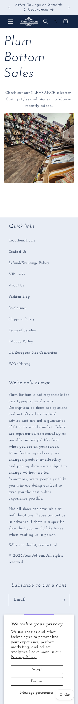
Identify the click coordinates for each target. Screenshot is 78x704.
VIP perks (17, 274)
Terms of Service (22, 330)
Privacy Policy (21, 341)
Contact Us (17, 252)
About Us (16, 285)
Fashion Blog (19, 297)
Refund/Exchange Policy (29, 263)
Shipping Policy (22, 319)
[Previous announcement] (8, 7)
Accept (36, 669)
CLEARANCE (43, 93)
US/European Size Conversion (33, 352)
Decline (37, 681)
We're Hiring (20, 364)
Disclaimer (17, 308)
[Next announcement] (69, 7)
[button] (10, 21)
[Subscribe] (63, 600)
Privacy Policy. (24, 657)
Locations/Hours (22, 240)
